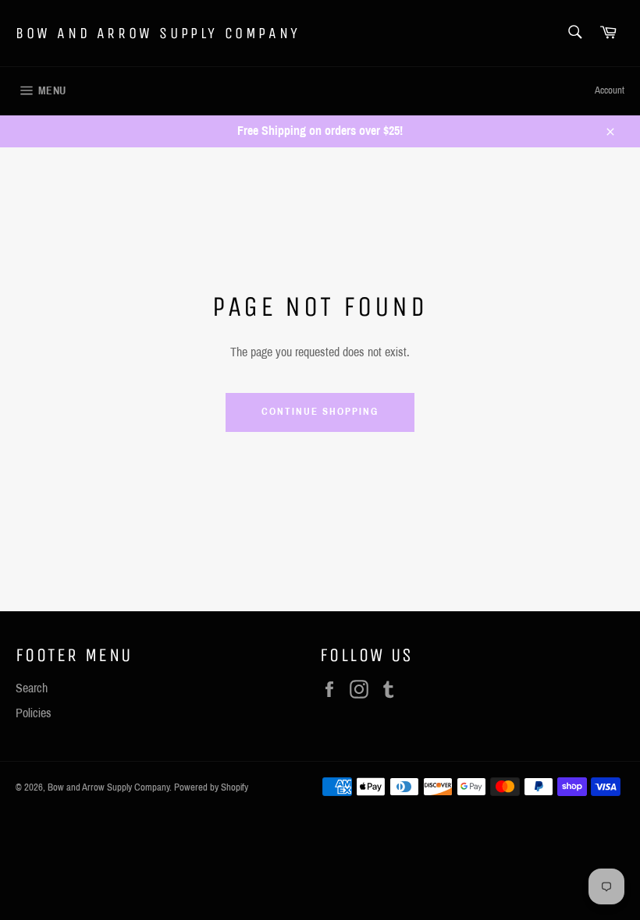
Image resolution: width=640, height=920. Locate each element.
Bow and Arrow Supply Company (158, 33)
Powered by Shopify (211, 787)
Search (32, 688)
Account (609, 90)
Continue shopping (319, 411)
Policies (34, 713)
